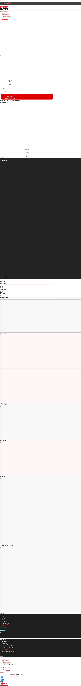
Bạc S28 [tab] (1, 287)
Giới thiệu (3, 659)
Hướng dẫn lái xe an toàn (7, 663)
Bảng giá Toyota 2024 (5, 660)
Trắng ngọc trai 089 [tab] (3, 289)
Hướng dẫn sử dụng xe (7, 662)
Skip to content (2, 0)
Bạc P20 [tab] (1, 286)
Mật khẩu (1, 669)
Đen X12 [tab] (1, 291)
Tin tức (3, 661)
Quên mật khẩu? (2, 672)
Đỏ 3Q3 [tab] (1, 288)
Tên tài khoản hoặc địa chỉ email (4, 667)
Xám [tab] (1, 295)
